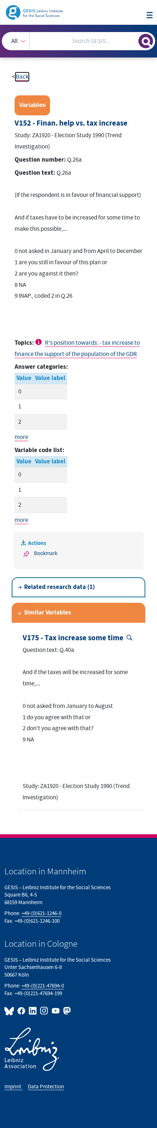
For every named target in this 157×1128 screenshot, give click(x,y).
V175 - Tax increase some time (73, 638)
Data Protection (46, 1086)
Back (22, 77)
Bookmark (45, 553)
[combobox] (78, 41)
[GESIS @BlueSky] (10, 1011)
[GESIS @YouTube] (55, 1011)
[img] (39, 342)
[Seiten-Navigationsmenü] (149, 15)
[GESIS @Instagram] (44, 1011)
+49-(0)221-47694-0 (43, 985)
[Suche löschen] (132, 40)
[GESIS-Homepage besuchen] (35, 12)
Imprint (13, 1086)
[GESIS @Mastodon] (66, 1011)
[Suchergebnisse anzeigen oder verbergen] (145, 41)
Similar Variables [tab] (47, 612)
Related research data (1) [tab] (59, 587)
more (21, 437)
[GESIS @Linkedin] (33, 1011)
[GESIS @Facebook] (21, 1011)
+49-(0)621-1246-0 (41, 913)
